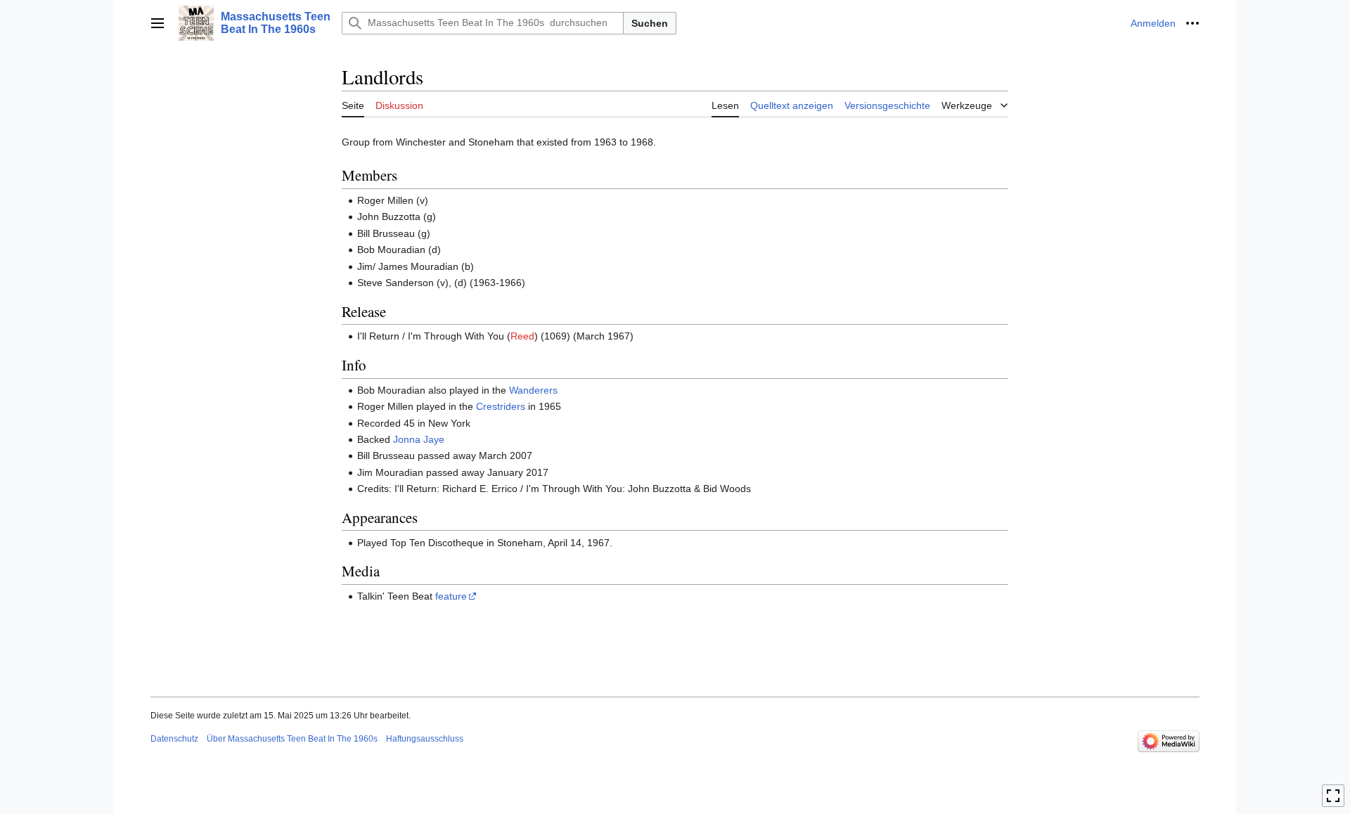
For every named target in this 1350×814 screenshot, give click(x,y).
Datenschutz (174, 739)
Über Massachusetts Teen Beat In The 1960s (292, 739)
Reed (522, 336)
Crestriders (500, 406)
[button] (157, 23)
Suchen (649, 23)
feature (451, 596)
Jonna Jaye (418, 439)
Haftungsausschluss (424, 739)
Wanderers (533, 390)
